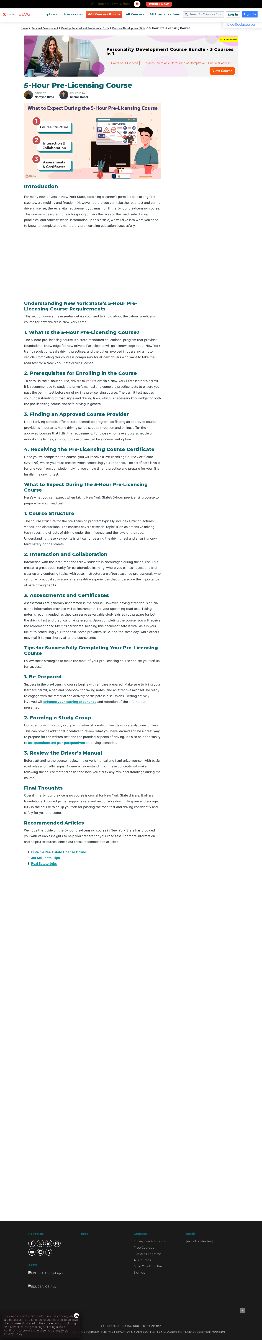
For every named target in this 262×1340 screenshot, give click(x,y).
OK (77, 1315)
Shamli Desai (79, 97)
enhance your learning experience (69, 702)
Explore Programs (147, 1254)
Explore (49, 14)
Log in (233, 14)
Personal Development (45, 28)
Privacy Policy (13, 1334)
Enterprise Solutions (149, 1241)
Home (24, 28)
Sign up (139, 1272)
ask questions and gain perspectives (56, 743)
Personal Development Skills (128, 28)
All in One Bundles (148, 1266)
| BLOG (22, 14)
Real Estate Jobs (44, 863)
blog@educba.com (242, 25)
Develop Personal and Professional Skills (85, 28)
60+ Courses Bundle (104, 14)
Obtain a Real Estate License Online (58, 852)
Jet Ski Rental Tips (45, 858)
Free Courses (73, 14)
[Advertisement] (203, 134)
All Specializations (165, 14)
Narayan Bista (44, 97)
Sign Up (249, 14)
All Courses (135, 14)
